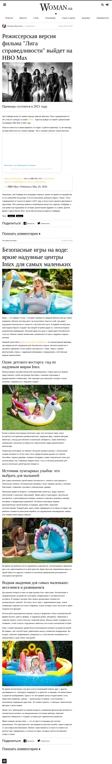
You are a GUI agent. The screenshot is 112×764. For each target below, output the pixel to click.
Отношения (50, 17)
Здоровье (86, 17)
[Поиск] (102, 4)
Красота (23, 17)
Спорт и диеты (68, 17)
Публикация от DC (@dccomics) (22, 169)
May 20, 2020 (40, 186)
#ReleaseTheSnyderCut (13, 178)
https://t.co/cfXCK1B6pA (14, 182)
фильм (19, 216)
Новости (9, 17)
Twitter (31, 120)
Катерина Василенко (15, 26)
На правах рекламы (9, 240)
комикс (11, 216)
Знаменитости (102, 17)
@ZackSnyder (48, 178)
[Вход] (107, 4)
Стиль (36, 17)
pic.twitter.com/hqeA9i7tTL (35, 182)
